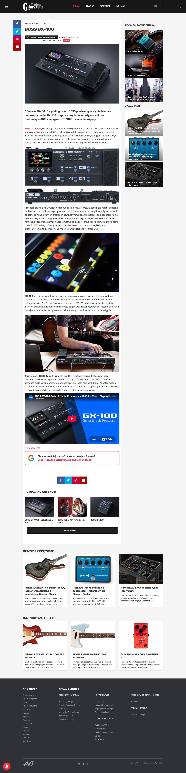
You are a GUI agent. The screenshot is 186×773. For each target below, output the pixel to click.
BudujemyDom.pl (66, 702)
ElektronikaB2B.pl (102, 725)
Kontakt (120, 6)
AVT (156, 763)
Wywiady (26, 716)
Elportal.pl (99, 736)
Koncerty (26, 709)
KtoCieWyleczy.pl (138, 715)
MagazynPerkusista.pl (104, 709)
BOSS (66, 41)
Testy (25, 702)
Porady (26, 731)
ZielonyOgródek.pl (66, 716)
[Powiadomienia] (6, 766)
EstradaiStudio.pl (102, 712)
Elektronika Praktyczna (104, 732)
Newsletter (27, 741)
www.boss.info (32, 448)
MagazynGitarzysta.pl (103, 705)
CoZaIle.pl (63, 709)
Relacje (26, 713)
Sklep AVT (135, 763)
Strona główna (29, 695)
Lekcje (25, 727)
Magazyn (26, 734)
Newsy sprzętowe (30, 699)
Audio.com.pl (100, 702)
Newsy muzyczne (30, 706)
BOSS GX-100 (32, 128)
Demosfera (27, 724)
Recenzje (26, 720)
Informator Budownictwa (69, 712)
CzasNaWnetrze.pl (66, 719)
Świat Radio (99, 739)
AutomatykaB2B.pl (102, 729)
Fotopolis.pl (135, 702)
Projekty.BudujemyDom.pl (69, 705)
